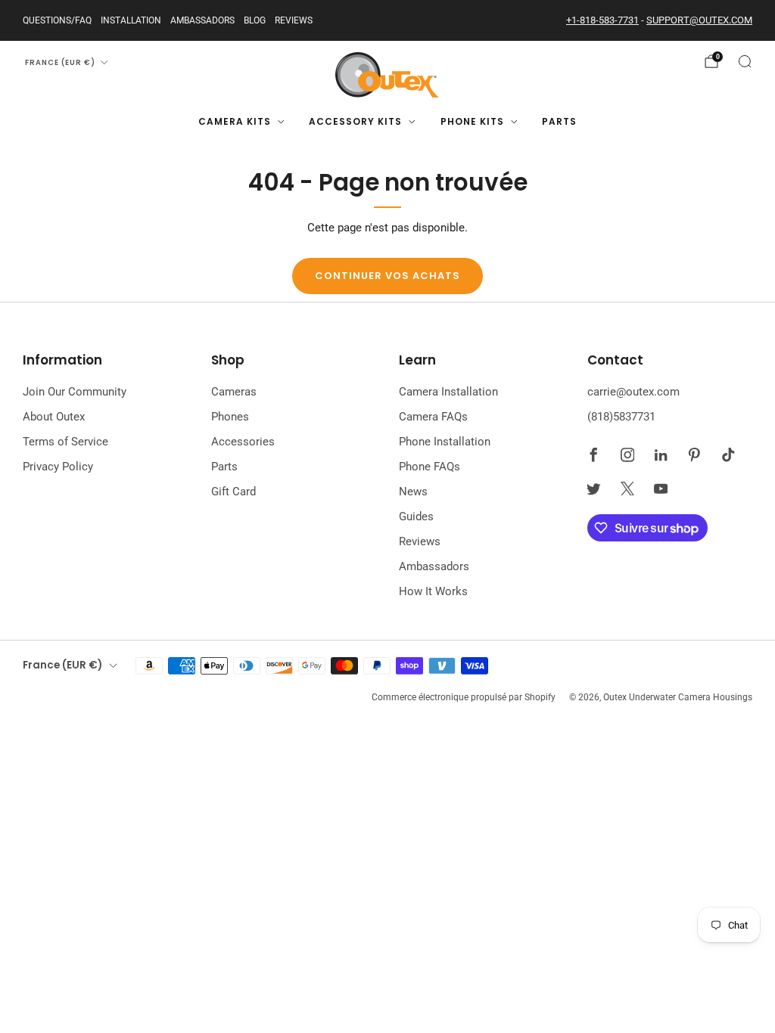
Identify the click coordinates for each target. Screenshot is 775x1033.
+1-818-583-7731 (602, 20)
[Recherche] (744, 61)
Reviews (294, 20)
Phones (230, 416)
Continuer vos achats (387, 275)
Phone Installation (444, 441)
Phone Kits (472, 121)
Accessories (243, 441)
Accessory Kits (355, 121)
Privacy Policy (58, 466)
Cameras (234, 392)
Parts (559, 121)
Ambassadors (202, 20)
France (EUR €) (60, 62)
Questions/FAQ (57, 20)
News (413, 491)
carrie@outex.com (633, 392)
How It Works (433, 591)
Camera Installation (448, 392)
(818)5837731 (621, 416)
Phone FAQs (429, 466)
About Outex (54, 416)
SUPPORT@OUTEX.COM (699, 20)
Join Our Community (74, 392)
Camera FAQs (433, 416)
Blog (255, 20)
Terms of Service (65, 441)
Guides (416, 516)
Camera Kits (234, 121)
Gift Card (233, 491)
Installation (131, 20)
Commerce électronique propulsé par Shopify (464, 697)
